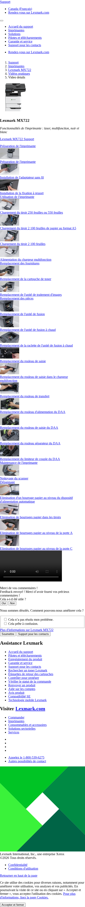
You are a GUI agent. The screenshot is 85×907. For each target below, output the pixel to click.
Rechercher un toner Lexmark (27, 670)
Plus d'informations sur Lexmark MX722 (26, 630)
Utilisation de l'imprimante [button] (17, 197)
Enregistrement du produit (25, 659)
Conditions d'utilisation (23, 868)
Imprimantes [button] (16, 30)
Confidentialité (17, 865)
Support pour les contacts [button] (24, 45)
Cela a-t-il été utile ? (13, 599)
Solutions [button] (14, 34)
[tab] (42, 146)
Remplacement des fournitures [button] (19, 263)
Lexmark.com (30, 708)
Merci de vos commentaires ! (19, 588)
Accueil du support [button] (20, 26)
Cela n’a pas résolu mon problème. (30, 619)
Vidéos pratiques (19, 73)
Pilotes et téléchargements (25, 655)
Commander (16, 717)
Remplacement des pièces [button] (16, 298)
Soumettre (8, 634)
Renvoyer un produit (21, 685)
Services (13, 732)
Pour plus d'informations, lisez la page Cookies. (38, 895)
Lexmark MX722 (19, 70)
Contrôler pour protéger (23, 678)
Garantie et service (20, 663)
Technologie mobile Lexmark (27, 700)
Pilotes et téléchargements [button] (25, 37)
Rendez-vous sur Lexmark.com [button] (28, 12)
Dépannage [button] (7, 482)
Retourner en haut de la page (18, 875)
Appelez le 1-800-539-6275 (26, 757)
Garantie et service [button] (20, 41)
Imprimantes (16, 66)
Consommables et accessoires (27, 725)
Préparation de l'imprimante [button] (18, 146)
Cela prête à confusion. (23, 623)
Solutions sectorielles (21, 728)
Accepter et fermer (13, 904)
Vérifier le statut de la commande (29, 681)
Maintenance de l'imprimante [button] (19, 462)
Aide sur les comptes (21, 689)
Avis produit (16, 692)
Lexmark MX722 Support (17, 139)
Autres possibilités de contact (27, 761)
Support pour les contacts (33, 634)
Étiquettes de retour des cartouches (30, 674)
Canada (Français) (20, 9)
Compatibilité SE (19, 696)
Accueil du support (20, 652)
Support (13, 62)
